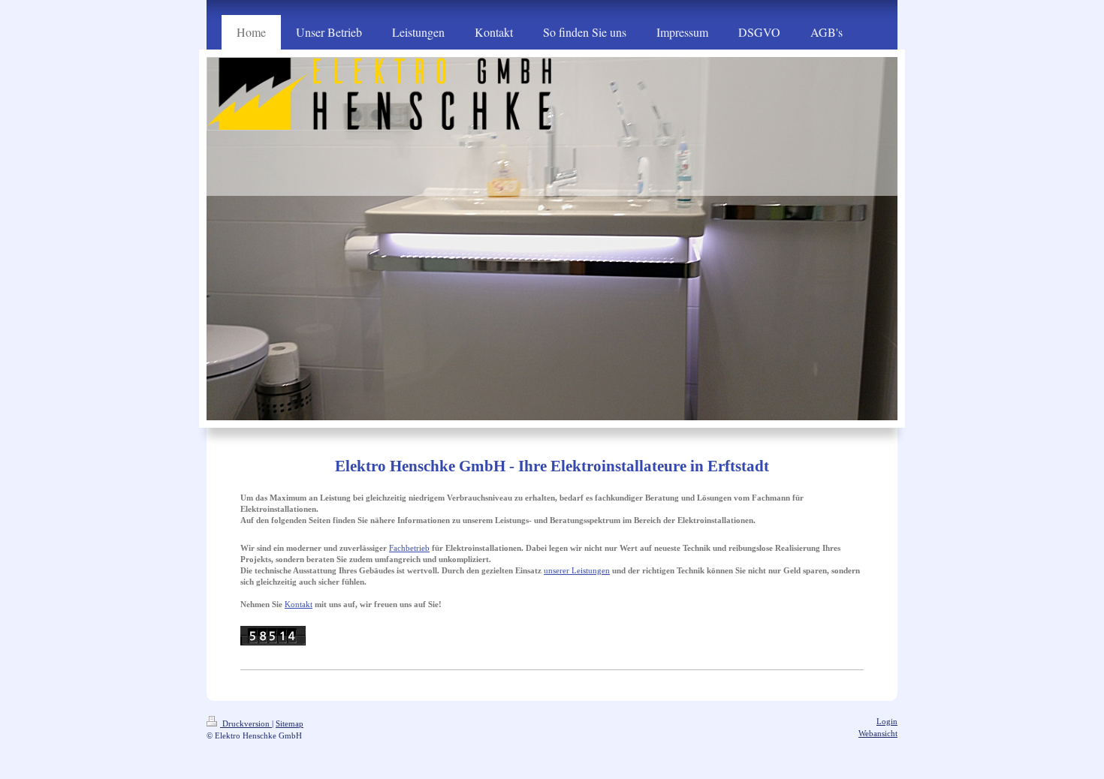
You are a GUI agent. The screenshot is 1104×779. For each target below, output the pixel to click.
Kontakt (298, 604)
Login (886, 721)
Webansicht (877, 733)
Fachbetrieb (409, 547)
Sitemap (289, 723)
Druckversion (246, 723)
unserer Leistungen (577, 570)
